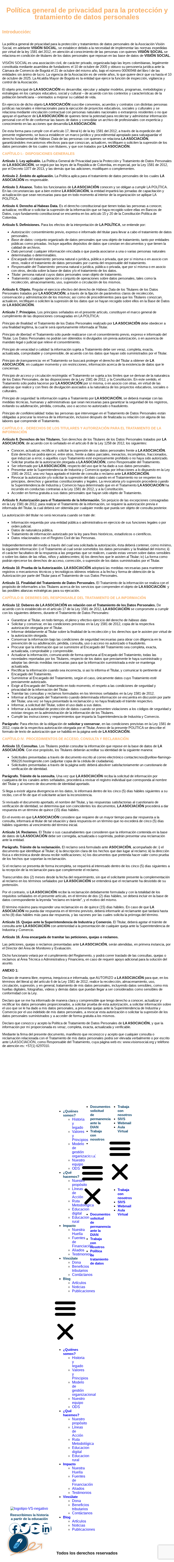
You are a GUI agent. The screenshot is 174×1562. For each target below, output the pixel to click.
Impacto (69, 1226)
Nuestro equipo (78, 1162)
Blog (66, 1279)
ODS (76, 1168)
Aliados (78, 1250)
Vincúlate (70, 1258)
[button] (65, 1320)
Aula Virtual (123, 1129)
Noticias (78, 1287)
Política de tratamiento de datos (99, 1149)
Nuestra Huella (78, 1232)
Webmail (124, 1123)
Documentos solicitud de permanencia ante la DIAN (100, 1117)
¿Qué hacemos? (71, 1174)
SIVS (121, 1119)
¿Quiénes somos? (70, 1113)
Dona (76, 1262)
